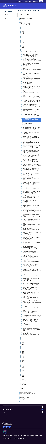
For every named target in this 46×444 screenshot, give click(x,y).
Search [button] (8, 15)
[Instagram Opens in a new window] (9, 427)
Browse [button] (8, 19)
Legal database (8, 11)
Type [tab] (21, 14)
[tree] (29, 210)
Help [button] (7, 27)
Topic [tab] (28, 14)
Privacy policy (5, 418)
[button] (18, 18)
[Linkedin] (6, 427)
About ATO (5, 414)
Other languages (8, 423)
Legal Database (28, 1)
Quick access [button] (9, 23)
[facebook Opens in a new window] (4, 427)
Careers (4, 416)
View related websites (22, 440)
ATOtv (4, 420)
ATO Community (19, 1)
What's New (35, 1)
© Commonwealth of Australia (9, 440)
